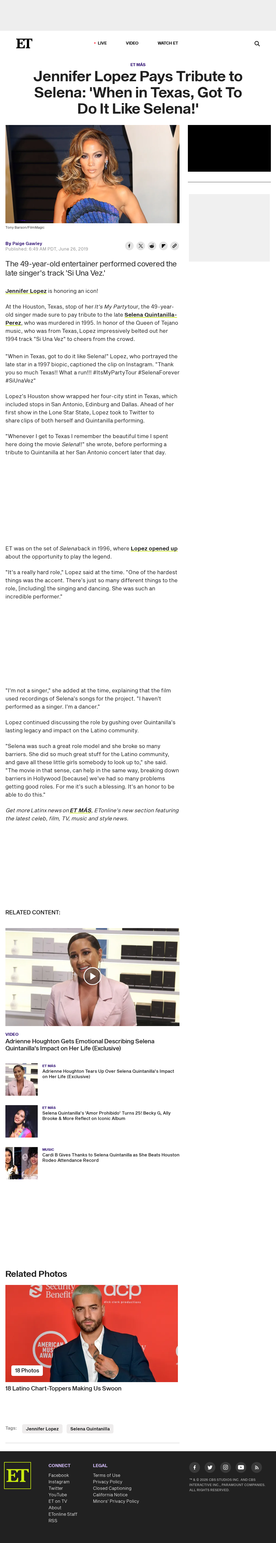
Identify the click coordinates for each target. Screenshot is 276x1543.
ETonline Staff (63, 1514)
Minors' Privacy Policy (116, 1501)
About (55, 1508)
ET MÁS (138, 65)
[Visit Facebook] (194, 1468)
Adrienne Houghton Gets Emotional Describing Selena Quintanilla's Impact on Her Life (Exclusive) (79, 1045)
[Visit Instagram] (225, 1468)
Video (132, 43)
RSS (53, 1521)
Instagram (59, 1482)
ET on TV (58, 1501)
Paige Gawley (27, 244)
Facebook (59, 1475)
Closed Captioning (112, 1488)
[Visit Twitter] (210, 1468)
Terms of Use (106, 1475)
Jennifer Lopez (26, 291)
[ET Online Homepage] (24, 43)
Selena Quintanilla (90, 1429)
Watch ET (168, 43)
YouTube (58, 1495)
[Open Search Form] (257, 44)
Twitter (56, 1488)
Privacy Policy (107, 1482)
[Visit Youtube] (241, 1467)
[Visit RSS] (256, 1468)
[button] (92, 976)
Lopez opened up (154, 549)
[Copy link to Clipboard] (175, 246)
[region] (229, 148)
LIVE (102, 43)
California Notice (110, 1495)
